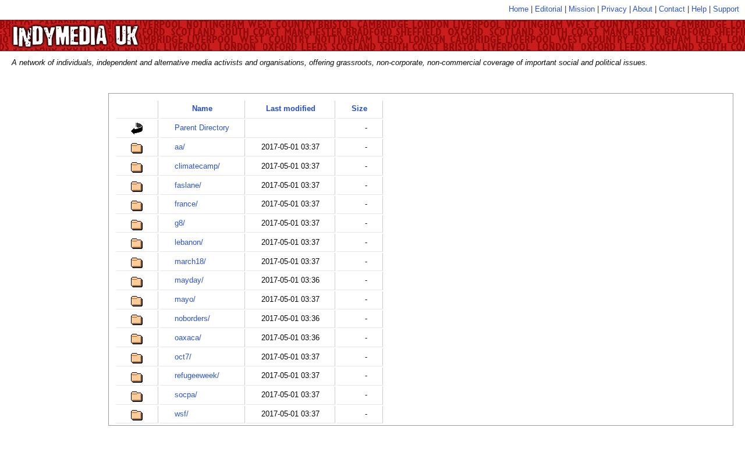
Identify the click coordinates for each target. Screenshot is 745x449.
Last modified (290, 108)
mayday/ (189, 280)
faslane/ (188, 185)
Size (359, 108)
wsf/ (182, 413)
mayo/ (185, 299)
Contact (672, 9)
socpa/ (186, 394)
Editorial (548, 9)
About (642, 9)
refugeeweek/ (197, 375)
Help (699, 9)
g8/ (180, 223)
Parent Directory (202, 127)
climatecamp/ (197, 166)
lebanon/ (189, 242)
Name (202, 108)
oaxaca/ (188, 337)
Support (726, 9)
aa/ (180, 146)
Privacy (614, 9)
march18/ (190, 261)
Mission (582, 9)
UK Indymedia (111, 30)
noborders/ (192, 318)
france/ (186, 203)
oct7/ (183, 356)
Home (518, 9)
